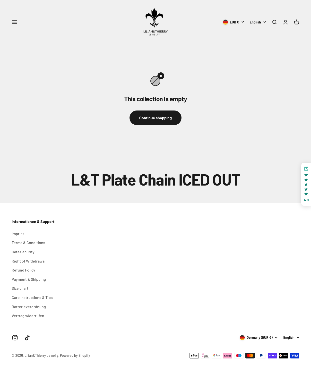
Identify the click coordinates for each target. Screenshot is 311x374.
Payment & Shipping (29, 279)
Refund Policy (23, 270)
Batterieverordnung (29, 306)
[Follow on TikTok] (27, 337)
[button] (306, 184)
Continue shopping (155, 117)
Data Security (23, 251)
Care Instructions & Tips (32, 297)
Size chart (20, 288)
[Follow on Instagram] (15, 337)
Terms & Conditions (28, 242)
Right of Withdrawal (28, 261)
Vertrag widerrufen (28, 315)
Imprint (18, 233)
